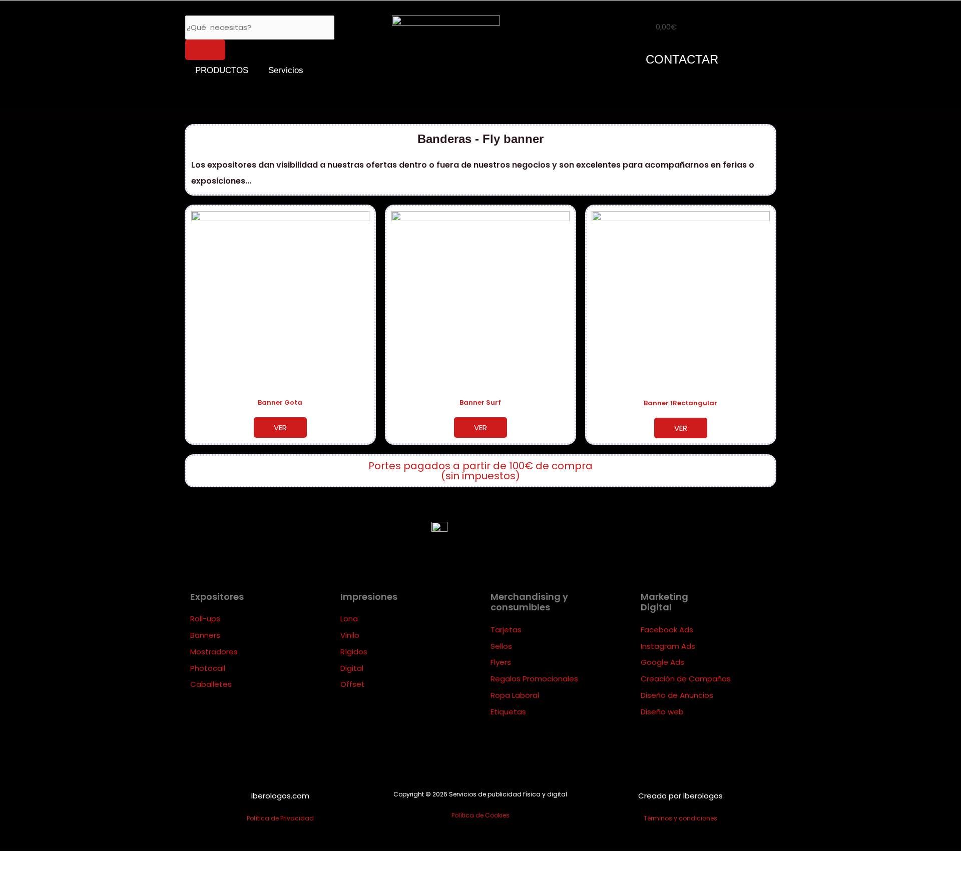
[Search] (205, 50)
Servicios (285, 70)
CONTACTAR (682, 59)
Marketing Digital (664, 602)
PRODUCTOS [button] (221, 70)
